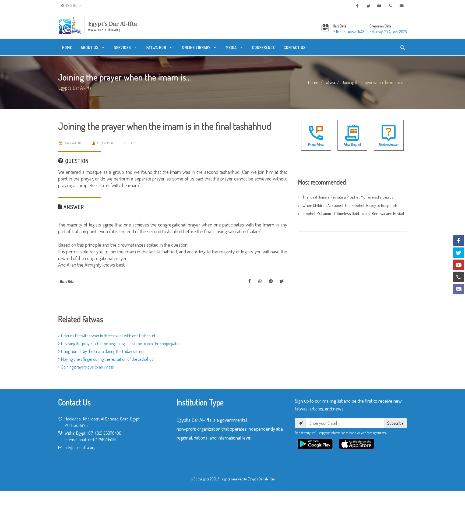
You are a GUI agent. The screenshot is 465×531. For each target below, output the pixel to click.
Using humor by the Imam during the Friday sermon (103, 351)
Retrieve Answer (389, 145)
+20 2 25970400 (101, 439)
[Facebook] (357, 6)
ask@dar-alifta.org (80, 447)
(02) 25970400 (108, 433)
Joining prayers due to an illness (87, 367)
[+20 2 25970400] (390, 6)
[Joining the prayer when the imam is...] (249, 281)
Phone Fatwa (316, 145)
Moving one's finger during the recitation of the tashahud (107, 359)
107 (90, 433)
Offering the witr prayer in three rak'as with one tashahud (108, 335)
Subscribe (395, 423)
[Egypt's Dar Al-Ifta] (97, 25)
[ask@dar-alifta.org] (401, 6)
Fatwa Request (352, 145)
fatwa (330, 82)
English (71, 6)
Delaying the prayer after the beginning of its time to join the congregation (121, 343)
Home (313, 82)
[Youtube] (379, 6)
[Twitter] (368, 6)
